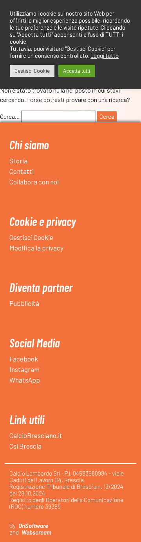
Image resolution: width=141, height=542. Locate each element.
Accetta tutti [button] (76, 71)
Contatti (21, 171)
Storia (18, 161)
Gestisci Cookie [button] (32, 71)
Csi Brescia (25, 446)
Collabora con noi (34, 182)
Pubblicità (24, 303)
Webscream (36, 532)
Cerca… (10, 116)
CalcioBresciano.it (35, 435)
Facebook (23, 359)
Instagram (24, 369)
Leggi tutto (104, 55)
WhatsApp (24, 380)
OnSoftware (33, 525)
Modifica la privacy (36, 248)
